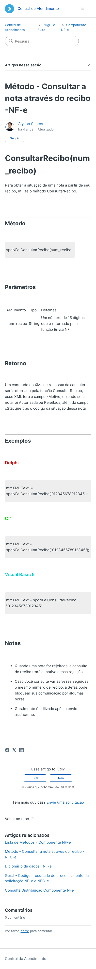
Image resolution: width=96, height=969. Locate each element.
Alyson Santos (30, 123)
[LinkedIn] (21, 750)
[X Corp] (14, 750)
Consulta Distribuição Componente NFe (39, 890)
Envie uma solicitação (65, 802)
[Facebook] (7, 750)
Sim (35, 778)
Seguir (14, 138)
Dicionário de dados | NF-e (28, 866)
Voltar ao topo (17, 818)
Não (61, 778)
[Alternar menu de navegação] (82, 9)
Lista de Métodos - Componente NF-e (38, 842)
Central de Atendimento (25, 958)
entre (25, 931)
